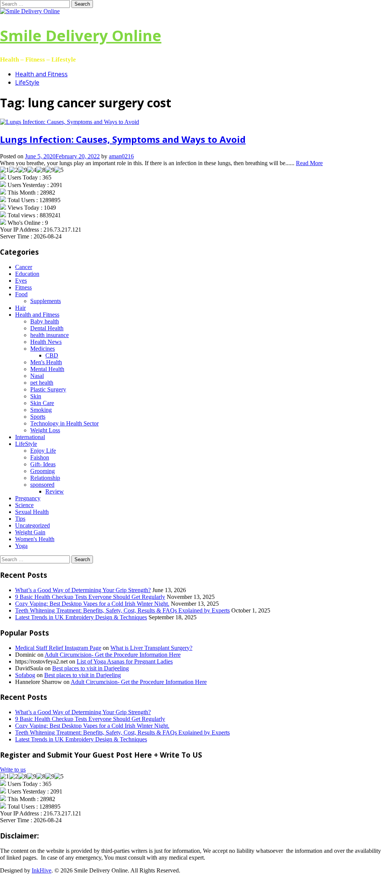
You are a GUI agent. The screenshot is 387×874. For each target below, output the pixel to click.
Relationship (45, 478)
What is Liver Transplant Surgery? (151, 648)
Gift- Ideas (43, 464)
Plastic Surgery (48, 389)
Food (21, 294)
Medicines (42, 348)
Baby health (44, 321)
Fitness (23, 287)
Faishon (39, 457)
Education (27, 274)
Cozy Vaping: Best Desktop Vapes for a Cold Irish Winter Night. (92, 603)
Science (24, 505)
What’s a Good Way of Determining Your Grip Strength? (83, 590)
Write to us (13, 769)
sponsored (42, 484)
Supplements (45, 301)
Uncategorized (32, 525)
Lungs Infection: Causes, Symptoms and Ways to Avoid (123, 139)
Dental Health (46, 328)
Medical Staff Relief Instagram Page (58, 648)
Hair (20, 308)
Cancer (23, 267)
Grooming (42, 471)
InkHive (41, 870)
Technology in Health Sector (64, 423)
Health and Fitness (41, 74)
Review (54, 491)
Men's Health (46, 362)
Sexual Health (32, 512)
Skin (35, 396)
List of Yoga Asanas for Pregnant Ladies (125, 661)
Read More (309, 163)
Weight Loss (45, 430)
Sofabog (25, 675)
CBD (51, 355)
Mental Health (47, 369)
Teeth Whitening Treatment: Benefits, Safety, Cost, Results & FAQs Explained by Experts (122, 610)
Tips (20, 518)
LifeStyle (27, 82)
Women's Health (34, 539)
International (30, 437)
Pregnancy (27, 498)
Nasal (37, 376)
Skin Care (42, 403)
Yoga (21, 546)
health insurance (49, 335)
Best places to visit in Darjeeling (90, 668)
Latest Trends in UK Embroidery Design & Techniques (81, 617)
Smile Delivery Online (80, 35)
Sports (37, 416)
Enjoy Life (43, 450)
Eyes (21, 280)
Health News (46, 342)
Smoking (41, 410)
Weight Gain (30, 532)
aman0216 (121, 156)
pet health (41, 382)
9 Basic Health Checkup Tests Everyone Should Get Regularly (90, 597)
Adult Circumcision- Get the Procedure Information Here (113, 654)
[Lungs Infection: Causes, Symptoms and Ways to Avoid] (69, 122)
